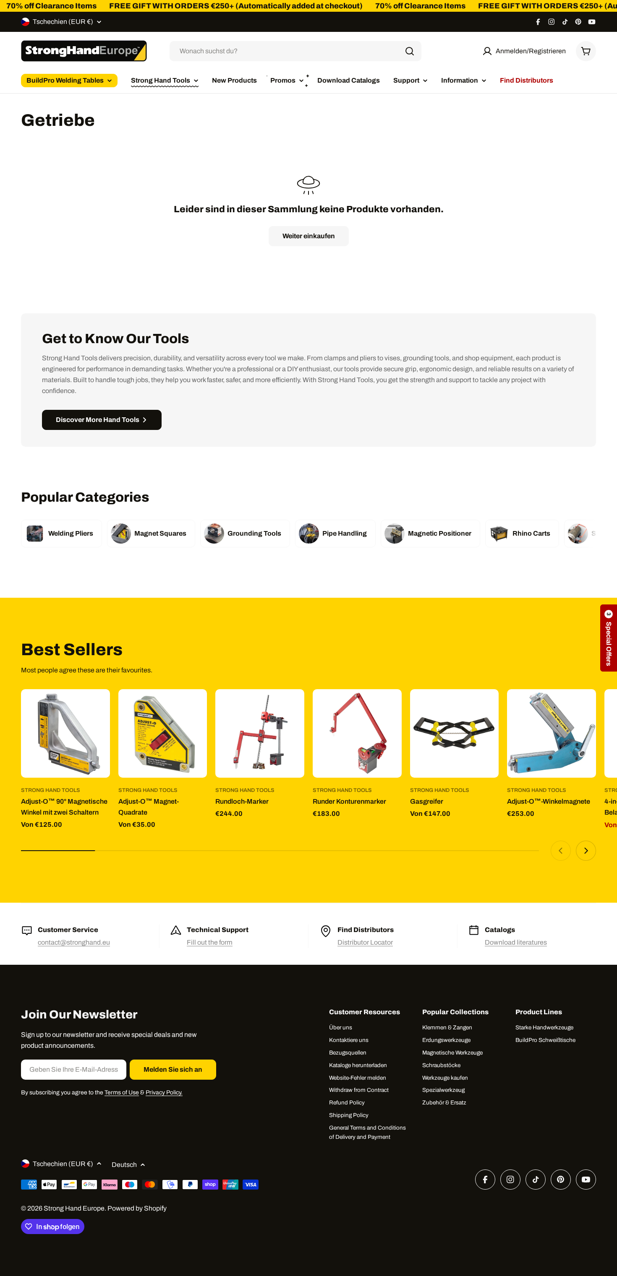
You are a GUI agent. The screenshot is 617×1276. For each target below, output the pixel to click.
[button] (608, 638)
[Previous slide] (561, 851)
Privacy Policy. (164, 1092)
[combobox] (295, 51)
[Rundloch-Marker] (259, 733)
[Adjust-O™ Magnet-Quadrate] (162, 733)
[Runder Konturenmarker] (357, 733)
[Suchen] (410, 51)
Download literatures (516, 942)
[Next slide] (586, 851)
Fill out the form (210, 942)
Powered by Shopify (137, 1208)
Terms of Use (122, 1092)
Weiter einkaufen (308, 236)
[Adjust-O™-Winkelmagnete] (551, 733)
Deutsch (124, 1164)
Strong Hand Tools (50, 790)
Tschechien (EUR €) (63, 21)
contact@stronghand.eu (74, 942)
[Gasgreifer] (454, 733)
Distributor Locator (365, 942)
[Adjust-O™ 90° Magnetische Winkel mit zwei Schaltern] (65, 733)
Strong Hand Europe (74, 1208)
